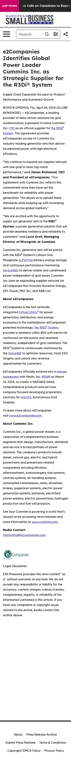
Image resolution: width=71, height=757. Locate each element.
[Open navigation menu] (6, 34)
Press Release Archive (41, 734)
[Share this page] (65, 34)
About (18, 734)
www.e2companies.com (25, 415)
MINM (46, 376)
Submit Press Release (20, 742)
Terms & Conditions (52, 742)
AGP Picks (9, 6)
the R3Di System (46, 327)
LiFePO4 (26, 260)
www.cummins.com (45, 522)
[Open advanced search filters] (55, 34)
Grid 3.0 (26, 397)
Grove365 (10, 270)
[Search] (46, 34)
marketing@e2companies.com (24, 535)
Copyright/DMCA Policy (24, 750)
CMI (12, 128)
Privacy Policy (54, 750)
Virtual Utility (29, 312)
